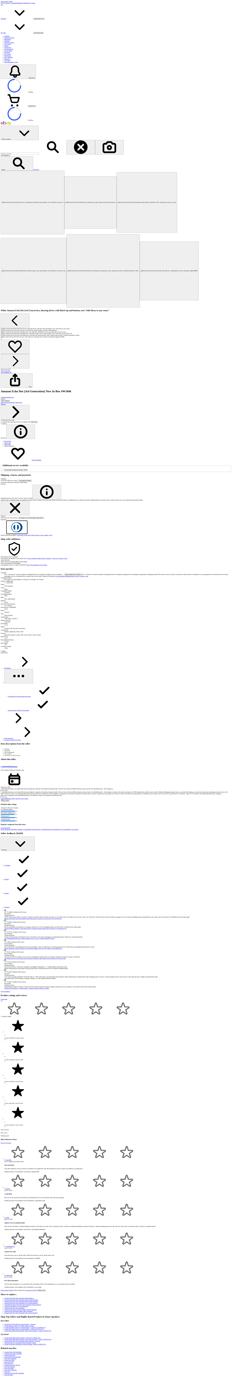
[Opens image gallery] (1, 339)
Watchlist (7, 41)
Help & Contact (30, 3)
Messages (7, 59)
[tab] (116, 560)
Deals (17, 3)
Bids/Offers (7, 39)
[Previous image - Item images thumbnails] (15, 321)
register (13, 3)
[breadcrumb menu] (18, 676)
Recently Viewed (9, 38)
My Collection (8, 57)
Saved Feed (7, 47)
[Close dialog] (15, 508)
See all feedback (5, 991)
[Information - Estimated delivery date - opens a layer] (46, 492)
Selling (6, 46)
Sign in (7, 3)
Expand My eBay (38, 33)
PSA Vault (7, 60)
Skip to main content (7, 1)
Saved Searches (8, 49)
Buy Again (7, 44)
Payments (7, 52)
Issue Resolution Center (11, 62)
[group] (116, 333)
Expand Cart (32, 106)
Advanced (36, 169)
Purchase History (9, 42)
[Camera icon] (109, 147)
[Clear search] (80, 147)
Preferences (7, 55)
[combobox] (20, 153)
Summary (7, 36)
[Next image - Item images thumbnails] (15, 361)
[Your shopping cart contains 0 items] (14, 106)
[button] (17, 163)
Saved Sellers (8, 51)
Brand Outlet (22, 3)
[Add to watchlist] (15, 347)
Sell (2, 5)
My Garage (7, 54)
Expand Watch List (39, 18)
